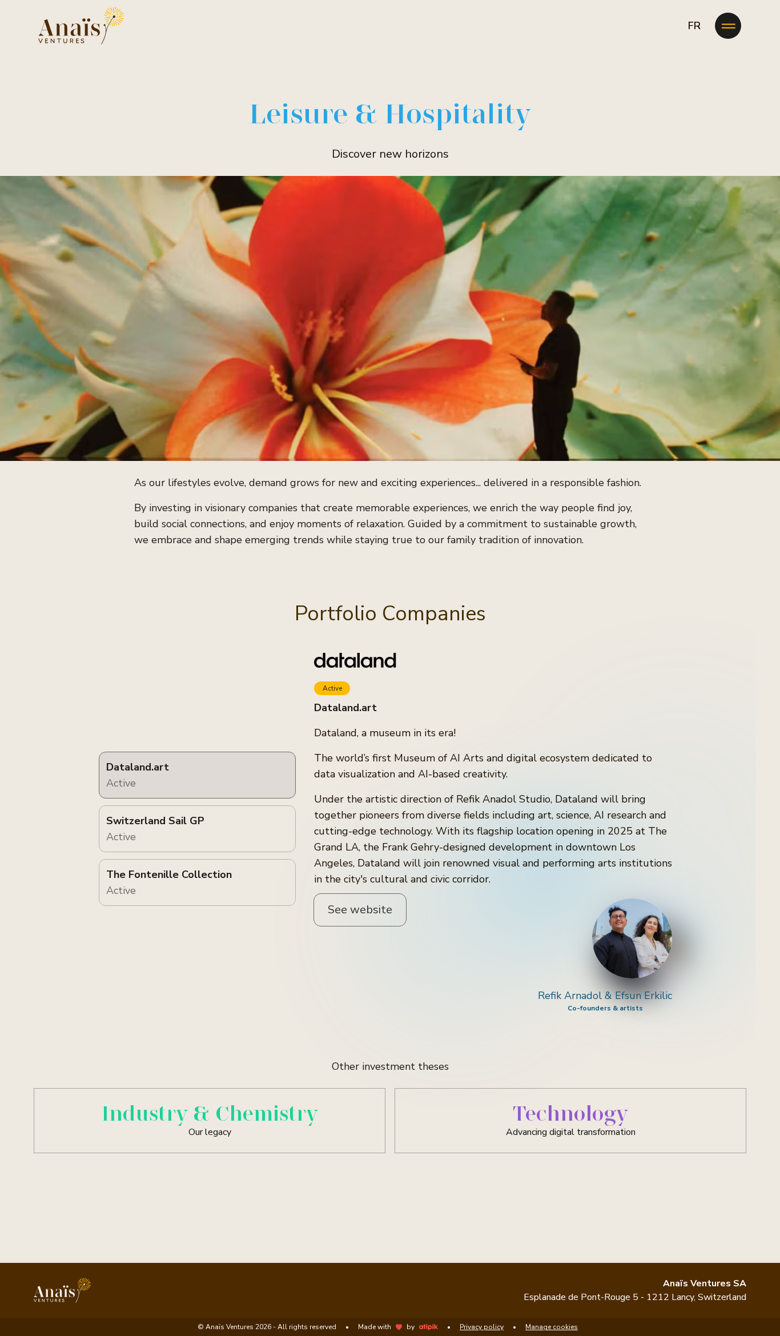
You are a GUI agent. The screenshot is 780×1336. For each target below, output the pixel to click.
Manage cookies (551, 1326)
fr (694, 26)
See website (360, 909)
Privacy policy (482, 1326)
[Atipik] (428, 1326)
